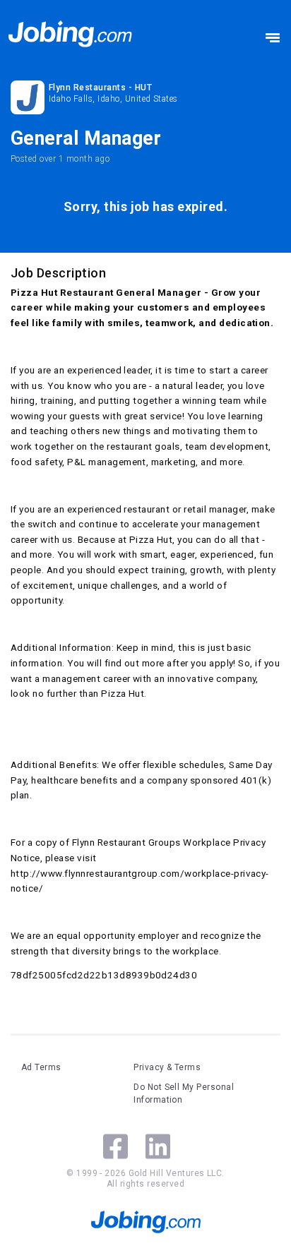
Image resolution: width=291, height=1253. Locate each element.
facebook (115, 1146)
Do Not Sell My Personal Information (183, 1093)
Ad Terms (41, 1067)
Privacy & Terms (167, 1067)
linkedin (158, 1146)
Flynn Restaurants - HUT (100, 87)
